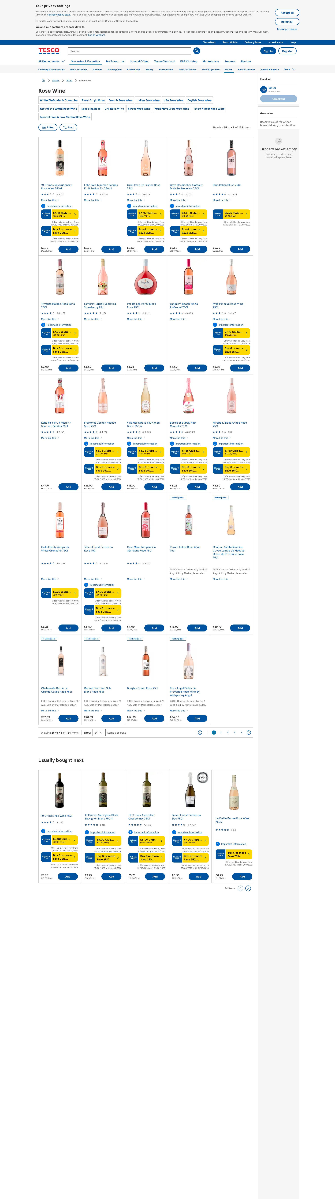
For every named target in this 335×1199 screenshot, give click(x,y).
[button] (209, 42)
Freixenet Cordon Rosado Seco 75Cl (100, 424)
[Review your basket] (263, 89)
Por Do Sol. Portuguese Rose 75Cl (141, 305)
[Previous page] (200, 732)
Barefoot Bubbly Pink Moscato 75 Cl (183, 424)
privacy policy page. (60, 14)
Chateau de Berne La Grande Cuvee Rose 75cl (56, 690)
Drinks (55, 80)
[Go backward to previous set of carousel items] (240, 888)
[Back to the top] (169, 746)
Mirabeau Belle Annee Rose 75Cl (230, 424)
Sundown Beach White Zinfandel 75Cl (184, 305)
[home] (43, 80)
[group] (59, 826)
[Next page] (249, 732)
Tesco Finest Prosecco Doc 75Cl (186, 816)
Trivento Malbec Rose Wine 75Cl (58, 305)
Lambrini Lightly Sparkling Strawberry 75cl (100, 305)
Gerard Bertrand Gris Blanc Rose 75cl (97, 690)
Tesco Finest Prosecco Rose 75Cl (98, 548)
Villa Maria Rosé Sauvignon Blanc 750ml (143, 424)
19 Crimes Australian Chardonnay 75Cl (141, 816)
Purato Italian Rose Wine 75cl (185, 548)
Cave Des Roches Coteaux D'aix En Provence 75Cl (186, 186)
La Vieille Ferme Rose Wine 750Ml (232, 820)
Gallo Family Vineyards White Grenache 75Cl (55, 548)
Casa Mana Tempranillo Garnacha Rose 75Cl (141, 548)
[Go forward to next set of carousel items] (248, 888)
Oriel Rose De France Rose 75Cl (143, 186)
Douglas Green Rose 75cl (142, 688)
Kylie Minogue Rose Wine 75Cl (228, 305)
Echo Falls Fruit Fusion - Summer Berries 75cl (56, 424)
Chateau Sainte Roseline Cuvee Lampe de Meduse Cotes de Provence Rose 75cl (228, 552)
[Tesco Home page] (48, 51)
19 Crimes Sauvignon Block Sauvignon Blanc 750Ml (101, 816)
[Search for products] (196, 50)
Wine (69, 80)
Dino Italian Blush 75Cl (227, 185)
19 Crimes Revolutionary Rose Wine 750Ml (56, 186)
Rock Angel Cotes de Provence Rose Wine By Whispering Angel (184, 691)
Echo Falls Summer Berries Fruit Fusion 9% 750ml (101, 186)
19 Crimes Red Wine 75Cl (56, 816)
